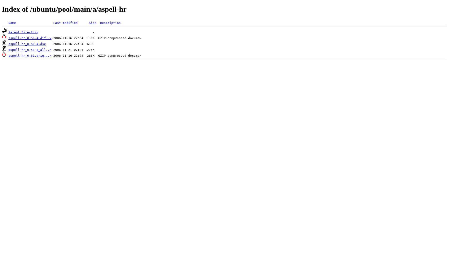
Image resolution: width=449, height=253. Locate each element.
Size (92, 23)
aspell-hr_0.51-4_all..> (29, 50)
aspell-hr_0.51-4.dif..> (29, 38)
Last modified (65, 23)
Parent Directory (23, 32)
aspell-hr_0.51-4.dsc (27, 44)
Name (12, 23)
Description (110, 23)
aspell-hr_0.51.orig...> (29, 55)
